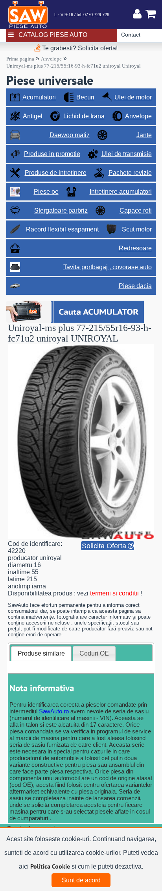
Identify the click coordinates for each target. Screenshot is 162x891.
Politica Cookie (50, 866)
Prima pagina (20, 58)
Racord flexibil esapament (62, 229)
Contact (130, 34)
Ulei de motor (133, 97)
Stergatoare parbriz (61, 210)
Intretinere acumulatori (121, 191)
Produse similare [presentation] (41, 653)
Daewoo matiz (70, 135)
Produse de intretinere (56, 172)
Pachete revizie (130, 172)
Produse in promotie (52, 154)
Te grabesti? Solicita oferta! (79, 48)
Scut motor (137, 229)
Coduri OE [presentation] (94, 653)
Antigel (32, 116)
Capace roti (136, 210)
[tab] (41, 653)
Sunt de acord (81, 880)
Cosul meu (149, 13)
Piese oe (46, 191)
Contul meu (137, 13)
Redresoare (135, 248)
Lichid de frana (84, 116)
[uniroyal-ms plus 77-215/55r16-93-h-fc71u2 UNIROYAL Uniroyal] (81, 536)
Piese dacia (135, 286)
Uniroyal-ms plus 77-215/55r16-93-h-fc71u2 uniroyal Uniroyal (73, 65)
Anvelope (51, 58)
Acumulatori (39, 97)
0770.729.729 (96, 14)
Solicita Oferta (104, 546)
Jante (144, 135)
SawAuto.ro (54, 711)
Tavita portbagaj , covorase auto (107, 267)
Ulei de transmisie (126, 154)
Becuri (85, 97)
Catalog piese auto (52, 34)
